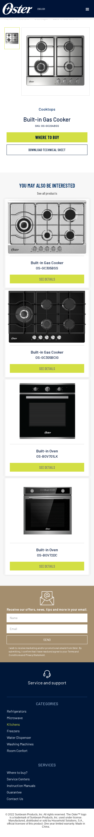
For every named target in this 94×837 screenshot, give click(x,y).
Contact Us (15, 799)
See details (47, 279)
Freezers (13, 731)
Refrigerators (16, 711)
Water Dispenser (19, 737)
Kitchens (13, 724)
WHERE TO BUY (47, 137)
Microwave (15, 718)
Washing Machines (20, 744)
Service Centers (18, 779)
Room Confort (17, 750)
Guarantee (14, 792)
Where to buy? (17, 772)
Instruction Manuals (21, 785)
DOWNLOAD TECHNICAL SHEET (47, 150)
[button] (87, 9)
